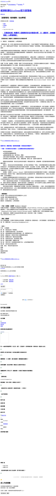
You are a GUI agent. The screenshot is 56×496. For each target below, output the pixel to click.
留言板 (2, 324)
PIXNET (17, 477)
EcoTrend (3, 268)
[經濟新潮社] (5, 342)
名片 (4, 27)
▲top (2, 283)
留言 (13, 276)
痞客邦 (10, 276)
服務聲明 (41, 477)
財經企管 (11, 279)
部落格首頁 (3, 322)
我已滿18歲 (3, 493)
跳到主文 (3, 14)
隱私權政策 (35, 477)
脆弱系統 (11, 281)
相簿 (4, 23)
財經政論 (12, 21)
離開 (8, 493)
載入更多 (3, 286)
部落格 (5, 25)
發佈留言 (3, 294)
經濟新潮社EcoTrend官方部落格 (16, 10)
